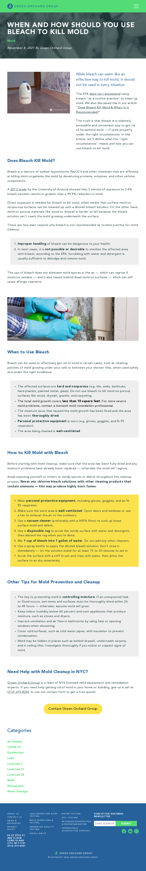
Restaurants (15, 786)
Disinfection (15, 752)
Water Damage (17, 791)
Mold (11, 41)
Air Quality (14, 741)
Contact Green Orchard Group (72, 709)
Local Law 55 (15, 774)
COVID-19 (14, 747)
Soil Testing (70, 818)
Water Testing (71, 814)
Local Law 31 (15, 769)
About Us (13, 814)
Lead (10, 758)
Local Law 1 (15, 763)
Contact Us (14, 817)
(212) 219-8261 (16, 846)
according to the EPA (51, 254)
